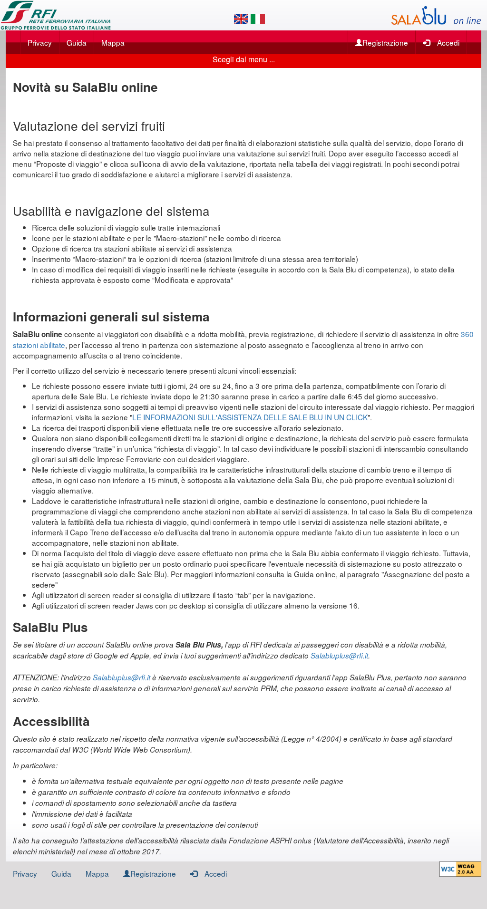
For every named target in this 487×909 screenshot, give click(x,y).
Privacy (40, 42)
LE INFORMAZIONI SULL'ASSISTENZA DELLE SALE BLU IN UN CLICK (250, 417)
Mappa (113, 42)
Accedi (448, 42)
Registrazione (385, 42)
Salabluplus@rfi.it (339, 655)
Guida (77, 42)
